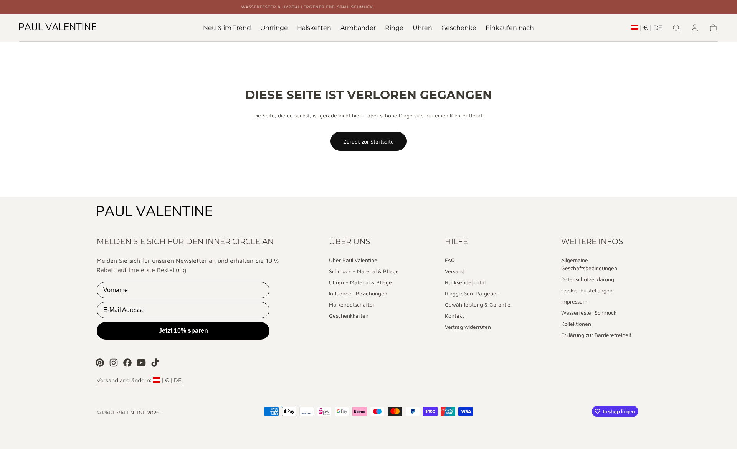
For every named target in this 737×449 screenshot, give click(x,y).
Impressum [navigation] (574, 301)
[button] (647, 29)
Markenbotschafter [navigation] (352, 304)
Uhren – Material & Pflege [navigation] (360, 282)
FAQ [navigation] (450, 260)
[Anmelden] (694, 28)
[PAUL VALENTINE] (154, 212)
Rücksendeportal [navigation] (465, 282)
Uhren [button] (422, 28)
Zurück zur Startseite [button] (368, 141)
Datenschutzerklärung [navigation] (587, 279)
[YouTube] (141, 363)
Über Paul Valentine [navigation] (353, 260)
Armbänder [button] (358, 28)
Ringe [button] (394, 28)
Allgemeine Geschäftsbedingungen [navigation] (589, 264)
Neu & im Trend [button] (227, 28)
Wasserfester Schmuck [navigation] (588, 312)
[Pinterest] (100, 363)
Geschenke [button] (458, 28)
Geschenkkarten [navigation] (348, 315)
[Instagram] (114, 363)
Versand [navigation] (454, 271)
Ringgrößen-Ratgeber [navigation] (471, 293)
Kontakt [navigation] (454, 315)
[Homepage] (57, 28)
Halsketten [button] (314, 28)
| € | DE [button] (651, 28)
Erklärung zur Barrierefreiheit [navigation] (596, 335)
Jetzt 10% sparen (183, 330)
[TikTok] (155, 363)
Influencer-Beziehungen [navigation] (358, 293)
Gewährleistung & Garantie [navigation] (478, 304)
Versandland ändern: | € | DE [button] (139, 380)
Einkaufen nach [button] (510, 28)
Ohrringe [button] (274, 28)
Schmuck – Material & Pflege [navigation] (364, 271)
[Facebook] (127, 363)
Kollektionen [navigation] (576, 323)
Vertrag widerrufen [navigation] (468, 327)
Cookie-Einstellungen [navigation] (587, 290)
